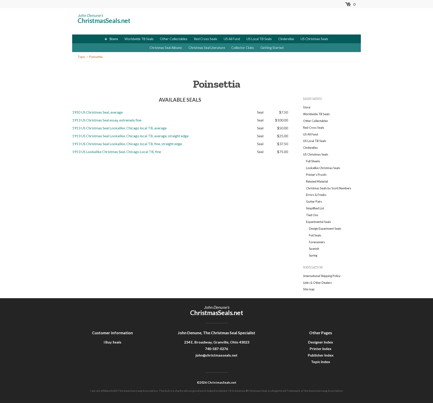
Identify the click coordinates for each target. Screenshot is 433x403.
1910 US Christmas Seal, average (97, 112)
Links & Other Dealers (317, 282)
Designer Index (320, 342)
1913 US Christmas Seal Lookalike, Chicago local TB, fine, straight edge (127, 144)
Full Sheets (313, 161)
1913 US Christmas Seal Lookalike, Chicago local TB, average (119, 128)
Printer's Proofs (316, 174)
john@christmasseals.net (216, 355)
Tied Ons (312, 215)
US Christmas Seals (314, 39)
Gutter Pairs (314, 201)
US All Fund (232, 39)
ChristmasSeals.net (104, 20)
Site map (309, 289)
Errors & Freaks (316, 195)
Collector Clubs (242, 48)
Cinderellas (286, 39)
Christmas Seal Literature (207, 48)
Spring (313, 255)
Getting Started (271, 48)
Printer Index (321, 348)
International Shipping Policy (322, 276)
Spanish (314, 248)
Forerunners (317, 242)
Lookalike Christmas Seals (323, 168)
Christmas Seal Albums (166, 48)
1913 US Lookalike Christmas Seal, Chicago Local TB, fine (116, 151)
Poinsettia (96, 57)
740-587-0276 (216, 348)
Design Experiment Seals (325, 228)
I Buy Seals (112, 342)
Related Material (317, 181)
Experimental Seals (318, 222)
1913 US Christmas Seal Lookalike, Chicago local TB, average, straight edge (130, 136)
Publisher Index (321, 355)
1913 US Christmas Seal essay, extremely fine (106, 120)
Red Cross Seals (205, 39)
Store (113, 39)
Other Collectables (173, 39)
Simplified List (315, 208)
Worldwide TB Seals (139, 39)
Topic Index (320, 361)
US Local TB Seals (259, 39)
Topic (81, 57)
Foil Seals (315, 235)
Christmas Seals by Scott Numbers (328, 188)
